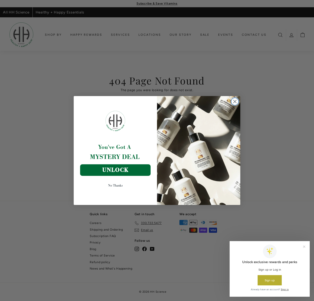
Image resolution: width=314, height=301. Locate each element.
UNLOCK (115, 170)
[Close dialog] (235, 101)
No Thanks (115, 185)
